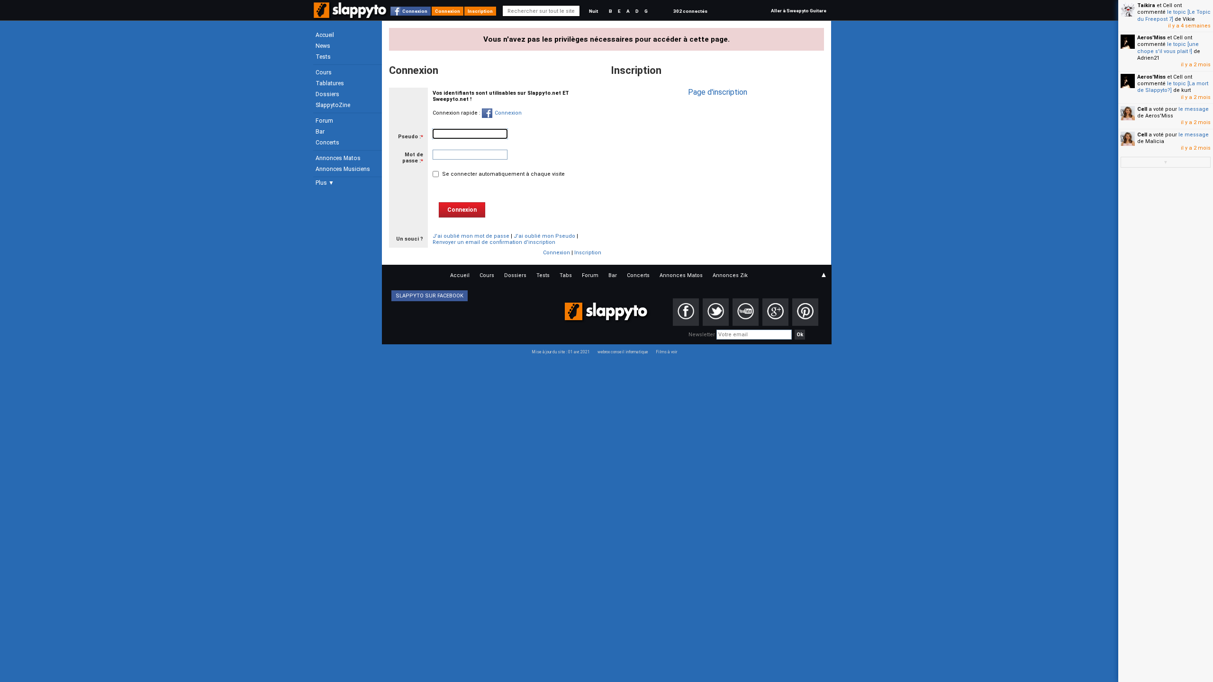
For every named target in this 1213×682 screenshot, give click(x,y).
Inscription (480, 11)
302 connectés (690, 11)
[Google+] (775, 312)
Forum (324, 120)
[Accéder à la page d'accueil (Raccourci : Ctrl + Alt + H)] (350, 15)
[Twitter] (716, 312)
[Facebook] (686, 312)
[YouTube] (746, 312)
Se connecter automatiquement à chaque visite (503, 174)
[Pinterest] (805, 312)
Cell (1142, 109)
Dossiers (327, 94)
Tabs (566, 275)
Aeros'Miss (1151, 38)
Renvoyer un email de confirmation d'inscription (494, 242)
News (323, 46)
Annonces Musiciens (343, 169)
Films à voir (666, 352)
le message (1193, 109)
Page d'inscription (717, 92)
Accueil (325, 35)
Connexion (414, 11)
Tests (323, 57)
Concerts (327, 142)
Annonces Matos (338, 158)
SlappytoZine (333, 105)
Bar (320, 131)
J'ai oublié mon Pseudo (544, 236)
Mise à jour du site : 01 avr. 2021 (561, 352)
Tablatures (330, 83)
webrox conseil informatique (622, 352)
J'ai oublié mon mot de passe (471, 236)
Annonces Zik (730, 275)
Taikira (1146, 5)
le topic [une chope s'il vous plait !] (1168, 47)
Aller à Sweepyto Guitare (798, 10)
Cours (324, 72)
